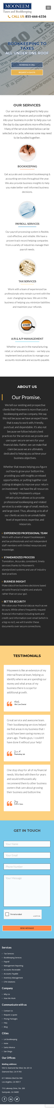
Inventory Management (13, 978)
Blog (6, 1027)
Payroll (6, 961)
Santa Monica (9, 1047)
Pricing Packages (10, 1019)
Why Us (7, 994)
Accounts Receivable (12, 969)
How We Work (9, 998)
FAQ (5, 1023)
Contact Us (8, 1011)
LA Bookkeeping (10, 1039)
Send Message (27, 928)
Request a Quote (27, 72)
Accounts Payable (11, 974)
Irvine (6, 1043)
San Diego (8, 1051)
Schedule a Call (27, 65)
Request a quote (10, 1015)
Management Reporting (13, 965)
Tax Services (9, 953)
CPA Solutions (9, 982)
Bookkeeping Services (13, 957)
